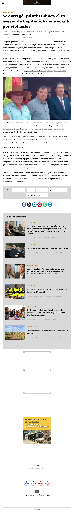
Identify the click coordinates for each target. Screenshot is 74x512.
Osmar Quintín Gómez (37, 195)
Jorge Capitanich (57, 190)
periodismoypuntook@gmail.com (37, 495)
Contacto (37, 466)
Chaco (30, 190)
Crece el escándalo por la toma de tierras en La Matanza (47, 332)
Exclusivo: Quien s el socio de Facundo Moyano (47, 248)
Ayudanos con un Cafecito (37, 468)
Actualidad (8, 12)
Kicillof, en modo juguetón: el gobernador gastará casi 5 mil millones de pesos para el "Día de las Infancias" (46, 312)
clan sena (42, 190)
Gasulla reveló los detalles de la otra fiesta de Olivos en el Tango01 (47, 291)
